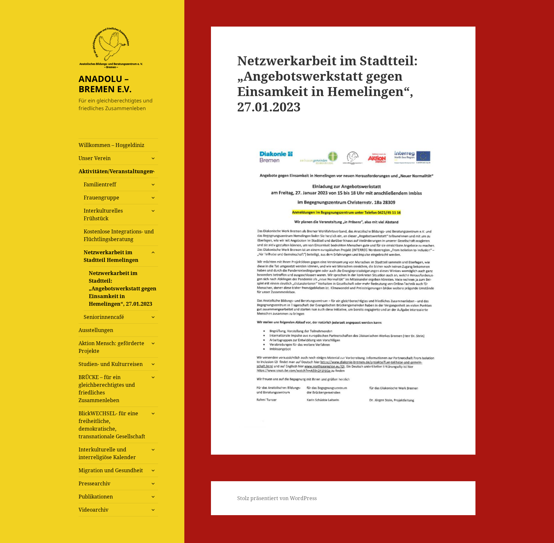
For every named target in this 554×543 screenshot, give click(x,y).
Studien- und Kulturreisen (111, 364)
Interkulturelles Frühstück (103, 214)
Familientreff (100, 184)
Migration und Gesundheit (111, 470)
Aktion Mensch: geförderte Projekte (111, 347)
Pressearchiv (94, 483)
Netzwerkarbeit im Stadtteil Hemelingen (111, 256)
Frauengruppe (101, 197)
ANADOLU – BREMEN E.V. (105, 84)
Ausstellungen (96, 330)
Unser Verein (95, 158)
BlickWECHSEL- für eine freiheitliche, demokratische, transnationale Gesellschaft (112, 425)
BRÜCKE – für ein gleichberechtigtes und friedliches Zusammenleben (107, 389)
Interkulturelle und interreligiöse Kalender (107, 453)
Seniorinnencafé (104, 316)
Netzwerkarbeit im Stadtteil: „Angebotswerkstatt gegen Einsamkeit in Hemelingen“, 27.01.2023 (122, 288)
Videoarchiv (93, 509)
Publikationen (96, 496)
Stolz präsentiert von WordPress (277, 498)
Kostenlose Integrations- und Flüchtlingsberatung (119, 235)
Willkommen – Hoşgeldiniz (111, 145)
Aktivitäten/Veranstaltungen (116, 171)
